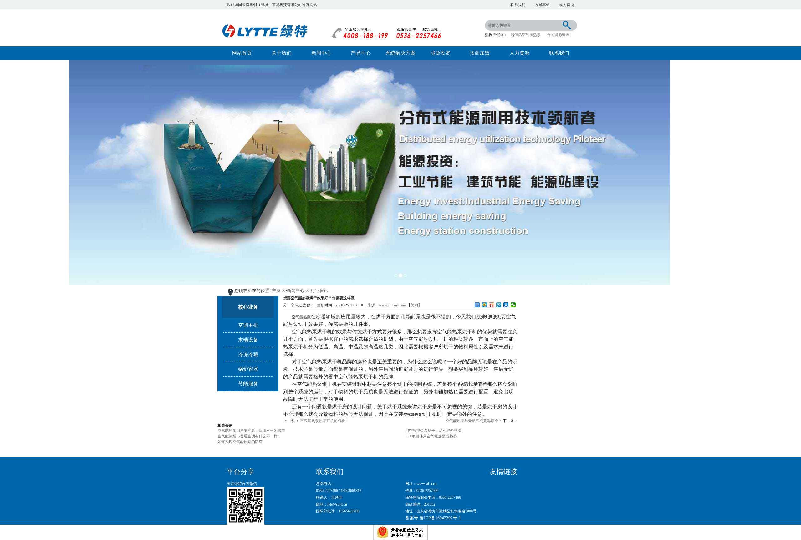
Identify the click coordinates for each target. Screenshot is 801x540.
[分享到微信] (513, 304)
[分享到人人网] (506, 304)
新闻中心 (321, 53)
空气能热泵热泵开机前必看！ (324, 421)
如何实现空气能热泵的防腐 (240, 442)
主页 (276, 290)
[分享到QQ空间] (484, 304)
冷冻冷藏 (248, 354)
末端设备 (248, 339)
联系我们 (559, 53)
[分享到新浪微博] (491, 304)
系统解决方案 (400, 53)
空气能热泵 (301, 317)
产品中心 (361, 53)
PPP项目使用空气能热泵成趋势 (431, 436)
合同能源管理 (558, 35)
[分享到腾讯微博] (499, 304)
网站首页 (242, 53)
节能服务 (248, 383)
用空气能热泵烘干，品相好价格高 (433, 430)
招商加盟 (480, 53)
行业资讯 (319, 290)
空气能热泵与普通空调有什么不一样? (248, 436)
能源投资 (440, 53)
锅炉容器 (248, 369)
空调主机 (248, 325)
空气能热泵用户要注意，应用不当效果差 (251, 430)
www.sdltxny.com (392, 305)
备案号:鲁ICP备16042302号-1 (433, 518)
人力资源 (519, 53)
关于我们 (282, 53)
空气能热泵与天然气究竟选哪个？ (474, 421)
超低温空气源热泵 (526, 35)
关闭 (414, 305)
